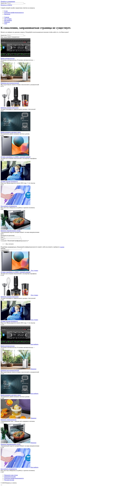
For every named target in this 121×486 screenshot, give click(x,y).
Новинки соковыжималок (8, 419)
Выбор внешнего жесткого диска (11, 132)
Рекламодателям (9, 480)
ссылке (62, 247)
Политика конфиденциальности (14, 12)
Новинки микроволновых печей (10, 230)
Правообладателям (10, 476)
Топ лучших (8, 18)
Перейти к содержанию (8, 1)
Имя (2, 237)
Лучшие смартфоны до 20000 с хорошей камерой (15, 157)
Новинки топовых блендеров (10, 107)
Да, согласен (10, 244)
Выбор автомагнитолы (8, 58)
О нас (6, 11)
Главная (6, 17)
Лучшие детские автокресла (9, 181)
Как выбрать (8, 20)
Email (3, 239)
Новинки (7, 22)
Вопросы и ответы (6, 5)
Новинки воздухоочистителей (10, 83)
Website (3, 248)
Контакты (7, 14)
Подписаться (4, 250)
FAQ (5, 23)
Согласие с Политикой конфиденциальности (15, 240)
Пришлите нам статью (11, 475)
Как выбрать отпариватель (9, 206)
